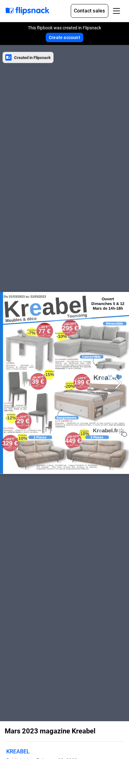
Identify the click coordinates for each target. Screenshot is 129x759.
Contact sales (89, 11)
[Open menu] (116, 11)
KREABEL (18, 751)
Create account (64, 37)
